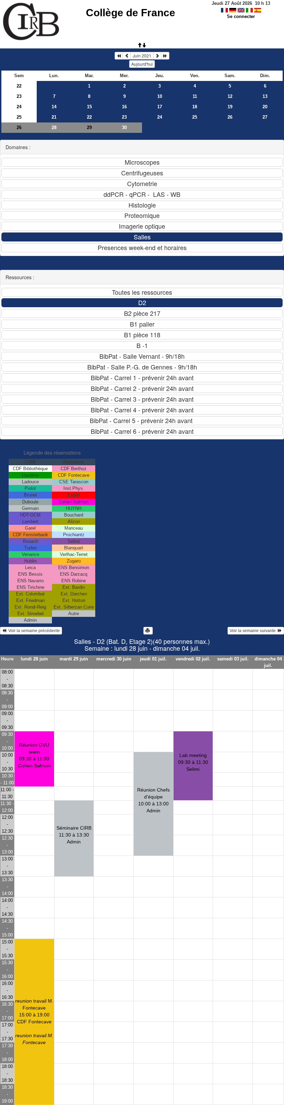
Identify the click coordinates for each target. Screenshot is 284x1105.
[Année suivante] (165, 56)
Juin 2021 (142, 55)
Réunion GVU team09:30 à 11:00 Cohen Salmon (34, 755)
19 (230, 106)
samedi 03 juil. (233, 658)
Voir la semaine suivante (254, 630)
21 (54, 117)
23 (19, 96)
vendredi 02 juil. (193, 658)
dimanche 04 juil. (268, 662)
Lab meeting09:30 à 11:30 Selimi (193, 762)
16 (124, 106)
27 (265, 117)
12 (230, 96)
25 (19, 117)
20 (265, 106)
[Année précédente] (119, 56)
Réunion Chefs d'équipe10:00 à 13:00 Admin (153, 800)
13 (265, 96)
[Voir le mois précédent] (127, 56)
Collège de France (130, 12)
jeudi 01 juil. (153, 658)
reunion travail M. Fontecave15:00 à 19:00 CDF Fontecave (34, 1021)
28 (54, 127)
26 (230, 117)
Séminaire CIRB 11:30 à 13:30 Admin (73, 834)
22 (19, 86)
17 (159, 106)
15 (89, 106)
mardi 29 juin (74, 658)
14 (54, 106)
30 (124, 127)
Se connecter (241, 16)
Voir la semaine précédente (33, 630)
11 (195, 96)
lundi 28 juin (34, 658)
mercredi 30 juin (113, 658)
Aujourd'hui (142, 64)
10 (159, 96)
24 (19, 106)
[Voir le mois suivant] (157, 56)
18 (194, 106)
